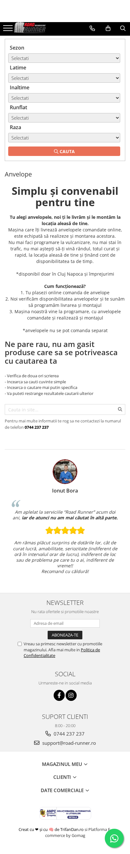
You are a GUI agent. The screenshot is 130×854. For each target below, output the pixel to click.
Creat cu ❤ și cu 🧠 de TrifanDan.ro (52, 829)
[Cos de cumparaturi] (108, 28)
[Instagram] (71, 695)
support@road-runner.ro (68, 743)
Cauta (66, 151)
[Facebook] (59, 695)
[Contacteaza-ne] (92, 28)
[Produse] (8, 30)
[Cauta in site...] (123, 28)
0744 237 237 (68, 734)
